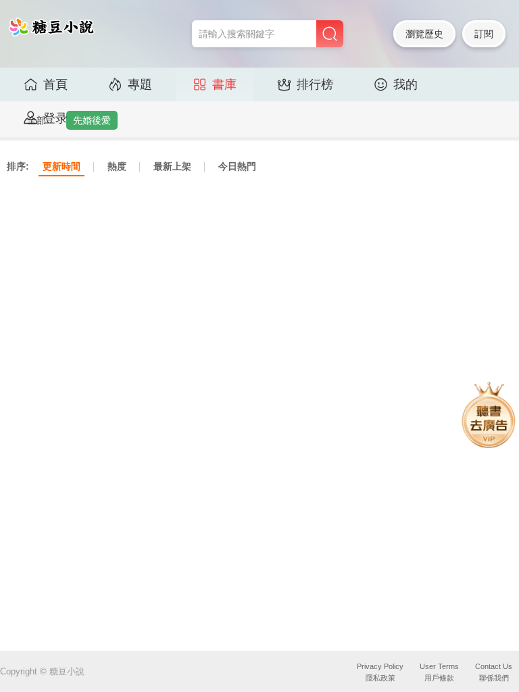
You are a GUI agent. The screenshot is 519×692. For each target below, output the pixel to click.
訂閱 (483, 33)
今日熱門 (237, 166)
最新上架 (172, 166)
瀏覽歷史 (424, 33)
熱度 (116, 166)
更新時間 (61, 166)
